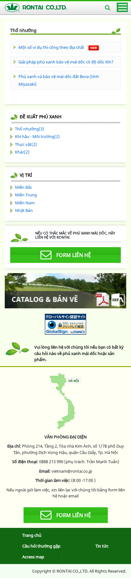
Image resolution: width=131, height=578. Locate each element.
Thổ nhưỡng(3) (29, 129)
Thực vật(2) (26, 144)
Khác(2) (22, 152)
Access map (33, 557)
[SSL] (65, 324)
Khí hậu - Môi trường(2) (37, 136)
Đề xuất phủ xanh (40, 117)
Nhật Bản (24, 210)
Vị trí (26, 175)
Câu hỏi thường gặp (41, 546)
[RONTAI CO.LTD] (36, 7)
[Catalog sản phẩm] (65, 291)
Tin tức (101, 546)
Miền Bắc (23, 187)
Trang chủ (31, 535)
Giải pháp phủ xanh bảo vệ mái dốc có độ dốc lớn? (66, 62)
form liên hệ (73, 255)
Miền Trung (26, 195)
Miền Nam (25, 203)
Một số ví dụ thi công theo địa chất (51, 47)
